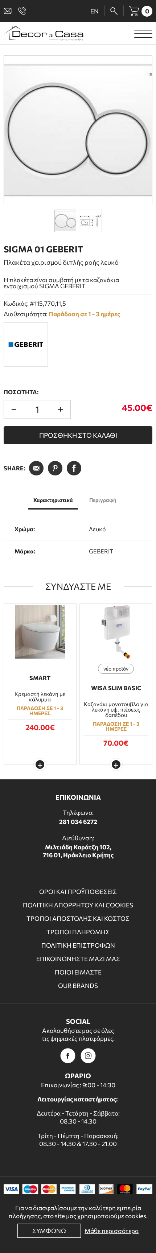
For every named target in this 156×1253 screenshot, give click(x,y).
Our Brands (78, 985)
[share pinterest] (55, 468)
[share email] (36, 468)
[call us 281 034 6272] (23, 11)
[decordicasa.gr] (43, 33)
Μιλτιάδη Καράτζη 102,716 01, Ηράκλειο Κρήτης (78, 851)
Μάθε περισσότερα (112, 1231)
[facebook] (67, 1055)
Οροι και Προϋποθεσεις (78, 892)
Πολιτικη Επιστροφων (78, 945)
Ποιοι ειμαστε (78, 972)
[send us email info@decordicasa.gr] (9, 11)
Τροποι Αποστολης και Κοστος (78, 918)
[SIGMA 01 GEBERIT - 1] (78, 130)
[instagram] (88, 1055)
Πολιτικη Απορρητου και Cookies (78, 905)
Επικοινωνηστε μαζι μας (78, 959)
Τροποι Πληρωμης (78, 932)
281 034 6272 (78, 821)
